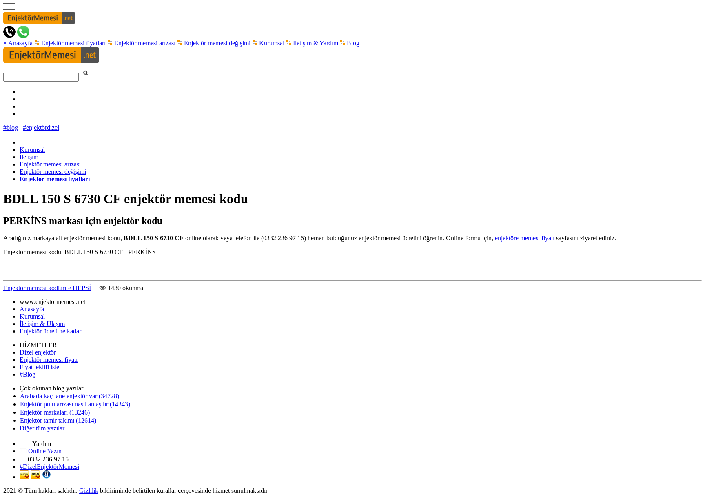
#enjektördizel (41, 127)
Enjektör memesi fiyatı (49, 359)
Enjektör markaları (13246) (55, 412)
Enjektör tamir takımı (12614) (58, 420)
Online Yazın (44, 451)
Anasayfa (20, 43)
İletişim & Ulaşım (42, 323)
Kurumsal (270, 43)
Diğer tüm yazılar (42, 428)
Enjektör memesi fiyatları (73, 43)
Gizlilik (88, 490)
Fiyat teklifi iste (39, 367)
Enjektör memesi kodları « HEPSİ (47, 287)
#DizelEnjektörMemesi (49, 466)
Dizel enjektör (38, 352)
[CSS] (35, 476)
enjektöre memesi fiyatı (524, 238)
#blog (10, 127)
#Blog (27, 374)
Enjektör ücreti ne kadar (50, 331)
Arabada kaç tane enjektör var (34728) (69, 395)
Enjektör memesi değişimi (216, 43)
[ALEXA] (46, 476)
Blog (352, 43)
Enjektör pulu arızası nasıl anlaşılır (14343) (75, 404)
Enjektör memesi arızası (144, 43)
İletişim (29, 156)
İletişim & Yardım (314, 43)
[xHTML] (24, 476)
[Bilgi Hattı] (9, 35)
